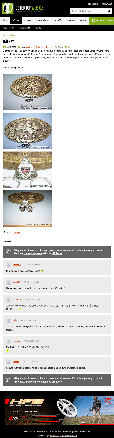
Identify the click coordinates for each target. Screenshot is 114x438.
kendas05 (17, 265)
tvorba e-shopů (55, 436)
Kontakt (71, 20)
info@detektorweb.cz (82, 432)
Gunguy (16, 362)
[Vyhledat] (109, 11)
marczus (16, 341)
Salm (15, 320)
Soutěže (58, 20)
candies (29, 47)
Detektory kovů (55, 432)
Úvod (5, 20)
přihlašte (57, 253)
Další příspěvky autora (45, 47)
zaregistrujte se (33, 253)
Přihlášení (93, 4)
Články (27, 20)
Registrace (107, 4)
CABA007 (17, 299)
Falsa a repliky (8, 28)
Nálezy (16, 20)
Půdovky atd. (25, 28)
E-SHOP (83, 20)
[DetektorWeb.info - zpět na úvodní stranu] (24, 8)
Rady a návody (42, 20)
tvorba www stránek (69, 436)
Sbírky (38, 28)
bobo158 (16, 282)
